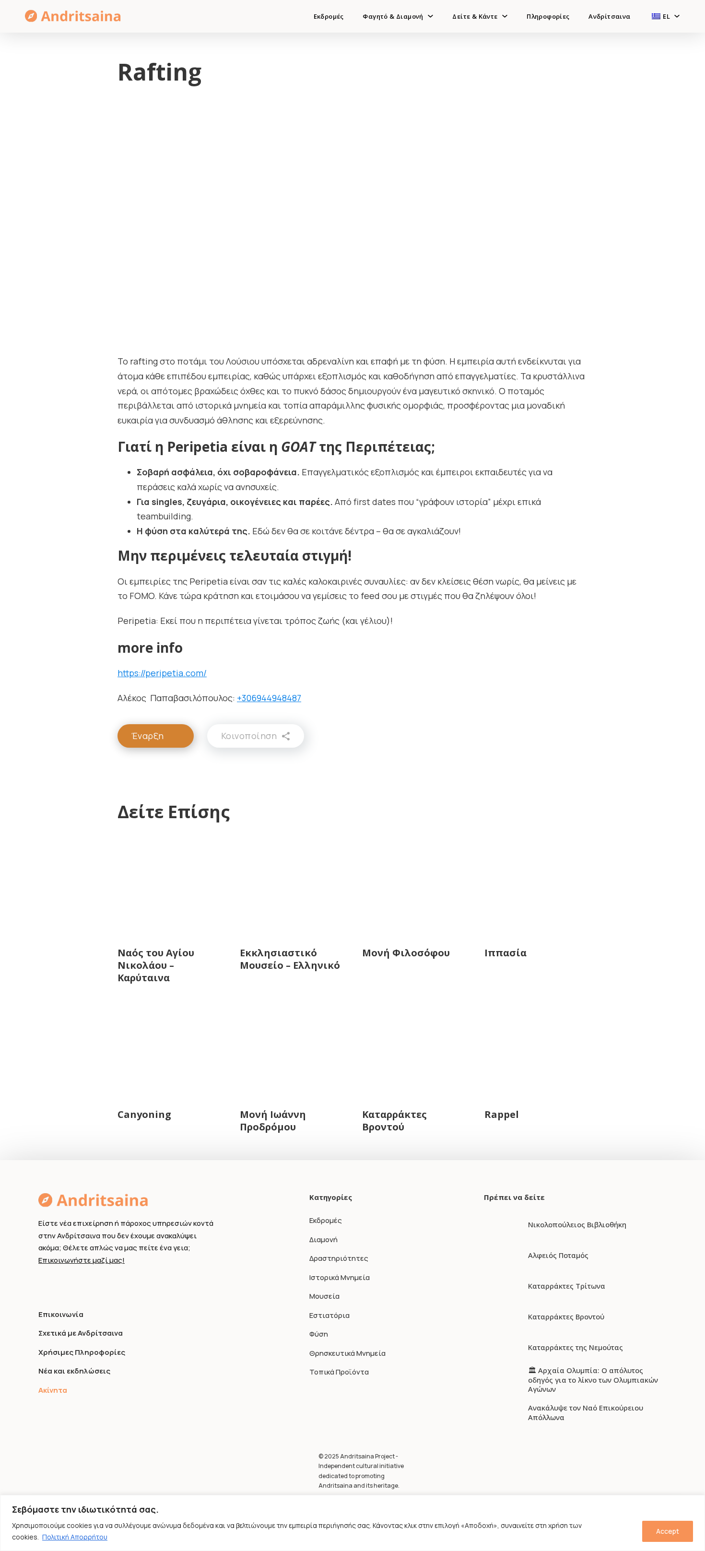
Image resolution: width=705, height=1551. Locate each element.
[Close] (695, 1503)
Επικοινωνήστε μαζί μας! (81, 1260)
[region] (352, 1523)
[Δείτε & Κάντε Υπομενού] (505, 16)
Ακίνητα (52, 1390)
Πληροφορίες (548, 16)
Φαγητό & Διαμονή (393, 16)
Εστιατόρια (329, 1315)
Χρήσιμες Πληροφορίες (81, 1352)
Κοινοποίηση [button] (249, 735)
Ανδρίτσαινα (609, 16)
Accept (667, 1531)
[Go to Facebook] (43, 1284)
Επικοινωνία (60, 1314)
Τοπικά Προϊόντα (339, 1372)
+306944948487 (269, 698)
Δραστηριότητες (338, 1258)
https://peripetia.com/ (162, 673)
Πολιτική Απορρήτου (74, 1536)
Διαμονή (323, 1239)
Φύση (318, 1334)
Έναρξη (147, 735)
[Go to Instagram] (61, 1284)
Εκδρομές (329, 16)
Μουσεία (324, 1296)
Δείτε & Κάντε (474, 16)
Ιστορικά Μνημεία (339, 1277)
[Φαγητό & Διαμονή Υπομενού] (430, 16)
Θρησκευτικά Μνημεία (347, 1353)
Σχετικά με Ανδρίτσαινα (80, 1333)
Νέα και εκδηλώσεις (74, 1371)
